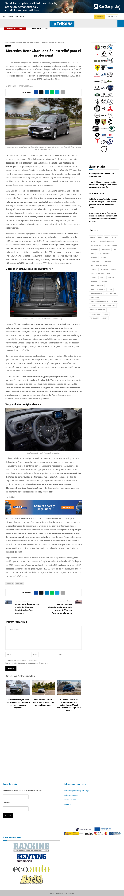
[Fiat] (104, 70)
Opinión (93, 277)
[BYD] (97, 57)
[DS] (110, 63)
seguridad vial (111, 294)
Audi (100, 237)
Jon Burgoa (10, 86)
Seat (110, 290)
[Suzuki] (110, 138)
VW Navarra (94, 318)
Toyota (93, 306)
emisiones (94, 249)
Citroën (93, 241)
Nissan (113, 269)
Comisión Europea (107, 241)
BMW (106, 237)
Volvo (105, 314)
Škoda (104, 318)
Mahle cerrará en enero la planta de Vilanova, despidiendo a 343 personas (27, 608)
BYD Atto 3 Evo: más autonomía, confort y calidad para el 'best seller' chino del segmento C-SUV (69, 705)
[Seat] (96, 131)
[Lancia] (110, 90)
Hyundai (108, 261)
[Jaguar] (104, 84)
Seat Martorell (96, 294)
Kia (91, 265)
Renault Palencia (96, 286)
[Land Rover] (97, 97)
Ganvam (103, 257)
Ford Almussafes (104, 253)
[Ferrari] (97, 70)
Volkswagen (95, 314)
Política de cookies (71, 795)
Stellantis (94, 298)
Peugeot (111, 277)
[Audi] (104, 50)
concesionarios (111, 245)
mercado (93, 269)
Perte (102, 277)
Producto (8, 46)
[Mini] (104, 111)
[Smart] (97, 138)
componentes (95, 245)
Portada (8, 42)
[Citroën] (104, 57)
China (114, 237)
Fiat (115, 249)
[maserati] (97, 104)
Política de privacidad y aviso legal (76, 790)
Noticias (15, 42)
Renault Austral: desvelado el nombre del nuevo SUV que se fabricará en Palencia (60, 608)
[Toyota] (104, 145)
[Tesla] (97, 145)
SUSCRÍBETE (99, 17)
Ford (92, 253)
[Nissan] (97, 118)
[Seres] (104, 131)
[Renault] (110, 124)
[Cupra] (110, 57)
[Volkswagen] (110, 145)
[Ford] (110, 70)
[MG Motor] (97, 111)
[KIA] (104, 90)
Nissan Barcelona (97, 273)
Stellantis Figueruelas (99, 302)
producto (19, 583)
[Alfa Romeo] (97, 50)
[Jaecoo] (97, 84)
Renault (105, 281)
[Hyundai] (104, 77)
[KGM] (97, 90)
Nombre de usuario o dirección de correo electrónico (22, 791)
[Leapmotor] (104, 97)
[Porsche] (104, 124)
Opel (109, 273)
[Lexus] (110, 97)
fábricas (93, 257)
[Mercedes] (110, 104)
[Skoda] (112, 131)
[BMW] (110, 50)
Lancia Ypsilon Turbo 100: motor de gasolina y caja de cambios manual (43, 702)
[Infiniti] (110, 77)
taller (114, 302)
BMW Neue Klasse (39, 28)
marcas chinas (101, 265)
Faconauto (106, 249)
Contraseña (7, 803)
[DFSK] (104, 63)
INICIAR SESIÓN (112, 17)
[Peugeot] (97, 124)
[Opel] (110, 118)
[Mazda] (104, 104)
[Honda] (97, 77)
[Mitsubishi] (110, 111)
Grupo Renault (96, 261)
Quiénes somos (70, 800)
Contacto (67, 804)
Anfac (92, 237)
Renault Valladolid (97, 290)
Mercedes (10, 583)
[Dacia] (97, 63)
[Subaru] (104, 138)
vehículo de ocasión (107, 306)
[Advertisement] (62, 746)
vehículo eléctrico (97, 310)
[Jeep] (110, 84)
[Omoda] (104, 118)
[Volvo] (104, 151)
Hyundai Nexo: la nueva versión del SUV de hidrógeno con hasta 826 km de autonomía (103, 184)
